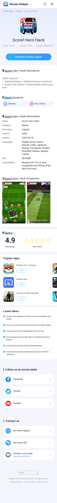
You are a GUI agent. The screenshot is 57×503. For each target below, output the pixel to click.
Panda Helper (18, 4)
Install (21, 270)
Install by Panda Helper (28, 56)
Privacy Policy (30, 482)
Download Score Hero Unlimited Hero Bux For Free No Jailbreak (27, 353)
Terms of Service (15, 482)
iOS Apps (18, 11)
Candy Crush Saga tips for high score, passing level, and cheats (28, 317)
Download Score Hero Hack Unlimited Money (24, 346)
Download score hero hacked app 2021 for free (25, 331)
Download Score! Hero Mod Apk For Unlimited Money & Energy (28, 338)
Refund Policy (42, 482)
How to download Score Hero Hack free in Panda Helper (28, 325)
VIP (12, 264)
